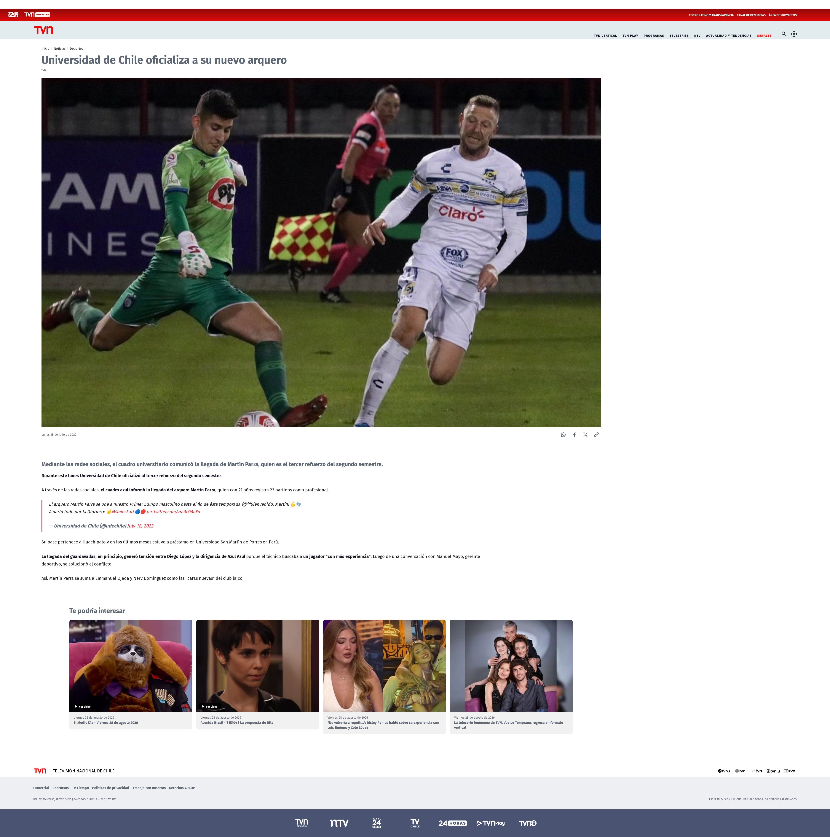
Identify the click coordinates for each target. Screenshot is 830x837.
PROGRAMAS (654, 35)
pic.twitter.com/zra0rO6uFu (173, 511)
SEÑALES (764, 35)
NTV (697, 35)
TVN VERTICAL (605, 35)
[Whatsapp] (563, 434)
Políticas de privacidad (110, 787)
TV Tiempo (80, 787)
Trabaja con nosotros (149, 787)
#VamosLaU (122, 511)
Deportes (76, 48)
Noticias (59, 48)
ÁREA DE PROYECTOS (783, 15)
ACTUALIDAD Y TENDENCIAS (729, 35)
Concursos (61, 787)
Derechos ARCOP (182, 787)
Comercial (41, 787)
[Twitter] (585, 434)
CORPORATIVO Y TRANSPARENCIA (711, 15)
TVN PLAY (630, 35)
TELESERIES (679, 35)
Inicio (45, 48)
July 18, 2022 (140, 525)
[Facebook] (574, 434)
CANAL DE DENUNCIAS (751, 15)
